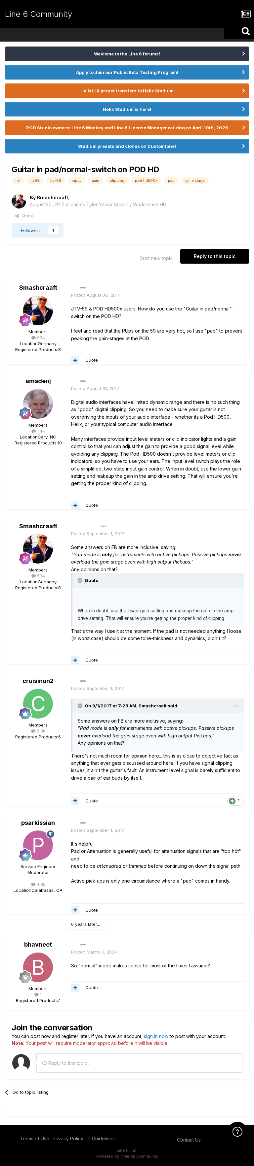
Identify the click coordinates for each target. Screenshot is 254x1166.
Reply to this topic (214, 256)
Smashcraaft (52, 197)
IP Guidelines (101, 1138)
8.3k (40, 730)
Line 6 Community (38, 14)
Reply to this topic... (68, 1063)
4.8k (40, 884)
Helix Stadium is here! (127, 109)
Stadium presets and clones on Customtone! (127, 146)
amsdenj (38, 380)
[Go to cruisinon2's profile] (38, 704)
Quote (91, 360)
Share (26, 215)
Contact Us (189, 1140)
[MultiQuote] (75, 360)
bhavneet (38, 944)
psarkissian (38, 822)
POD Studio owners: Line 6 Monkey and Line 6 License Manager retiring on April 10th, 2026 (127, 127)
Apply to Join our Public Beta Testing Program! (127, 72)
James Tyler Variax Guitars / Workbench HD (118, 204)
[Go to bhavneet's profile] (38, 967)
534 (40, 337)
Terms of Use (34, 1138)
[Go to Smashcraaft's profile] (19, 201)
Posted (95, 295)
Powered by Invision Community (127, 1156)
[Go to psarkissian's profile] (38, 845)
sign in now (156, 1036)
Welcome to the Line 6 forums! (127, 53)
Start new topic (156, 258)
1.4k (40, 431)
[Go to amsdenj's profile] (38, 404)
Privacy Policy (68, 1138)
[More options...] (83, 288)
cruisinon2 (38, 680)
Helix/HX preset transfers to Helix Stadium (127, 90)
